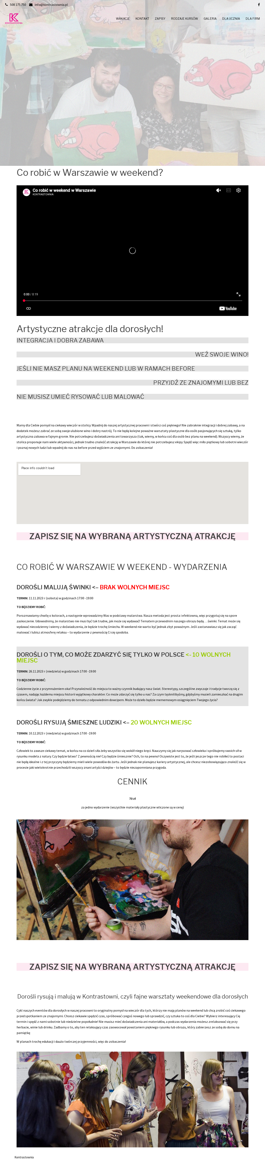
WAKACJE (123, 18)
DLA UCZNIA (231, 18)
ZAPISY (160, 18)
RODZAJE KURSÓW (184, 18)
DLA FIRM (253, 18)
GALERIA (210, 18)
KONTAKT (142, 18)
